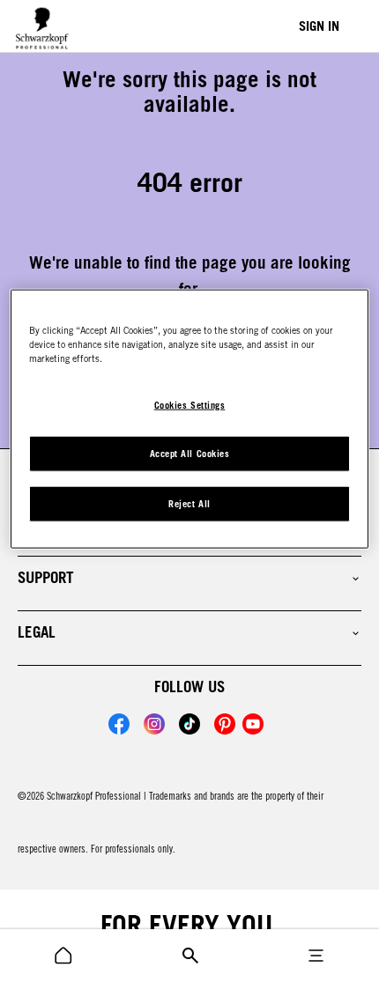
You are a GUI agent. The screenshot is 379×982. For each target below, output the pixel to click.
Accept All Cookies (190, 453)
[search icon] (63, 955)
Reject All (189, 503)
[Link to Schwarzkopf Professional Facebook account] (119, 724)
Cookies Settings (189, 404)
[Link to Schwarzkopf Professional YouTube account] (253, 724)
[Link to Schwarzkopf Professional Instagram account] (154, 724)
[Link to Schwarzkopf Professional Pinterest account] (224, 724)
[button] (189, 577)
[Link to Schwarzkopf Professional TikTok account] (189, 724)
